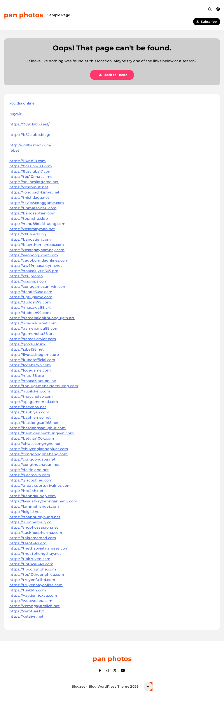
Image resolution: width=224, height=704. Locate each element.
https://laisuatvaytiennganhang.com (43, 501)
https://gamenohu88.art (31, 334)
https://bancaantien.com (32, 213)
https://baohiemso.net (30, 417)
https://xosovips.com (28, 281)
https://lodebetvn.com (30, 365)
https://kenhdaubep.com (32, 496)
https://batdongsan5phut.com (37, 428)
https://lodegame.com (30, 370)
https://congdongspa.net (32, 459)
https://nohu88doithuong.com (37, 224)
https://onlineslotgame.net (34, 182)
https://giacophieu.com (30, 480)
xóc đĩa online (22, 103)
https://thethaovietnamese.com (39, 548)
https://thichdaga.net (29, 197)
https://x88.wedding (27, 234)
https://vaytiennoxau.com (33, 595)
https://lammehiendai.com (34, 506)
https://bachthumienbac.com (36, 245)
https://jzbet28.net (26, 349)
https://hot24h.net (26, 491)
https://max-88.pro (26, 375)
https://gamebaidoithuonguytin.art (42, 318)
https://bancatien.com (30, 239)
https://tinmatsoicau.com (32, 208)
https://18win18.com (27, 161)
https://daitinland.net (29, 470)
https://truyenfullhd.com (32, 580)
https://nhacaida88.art (30, 307)
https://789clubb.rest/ (29, 124)
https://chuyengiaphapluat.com (38, 449)
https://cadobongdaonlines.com (38, 260)
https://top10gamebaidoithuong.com (43, 386)
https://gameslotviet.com (32, 339)
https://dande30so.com (30, 292)
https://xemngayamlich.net (34, 606)
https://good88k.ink (27, 344)
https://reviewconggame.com (36, 203)
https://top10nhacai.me (31, 177)
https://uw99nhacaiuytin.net (35, 266)
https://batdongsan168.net (34, 423)
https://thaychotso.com (31, 396)
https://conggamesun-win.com (37, 286)
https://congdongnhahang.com (38, 454)
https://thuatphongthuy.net (35, 554)
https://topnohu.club (28, 218)
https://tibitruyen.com (30, 559)
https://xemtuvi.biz (26, 611)
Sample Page (58, 15)
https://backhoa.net (27, 407)
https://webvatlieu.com (30, 601)
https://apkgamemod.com (33, 402)
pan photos (23, 15)
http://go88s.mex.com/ (30, 145)
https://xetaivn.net (26, 616)
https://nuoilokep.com (29, 391)
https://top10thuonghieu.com (36, 574)
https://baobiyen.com (29, 412)
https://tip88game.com (30, 297)
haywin (16, 114)
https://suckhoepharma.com (35, 533)
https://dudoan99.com (30, 313)
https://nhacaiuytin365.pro (33, 271)
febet (14, 150)
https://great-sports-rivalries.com (40, 485)
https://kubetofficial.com (32, 360)
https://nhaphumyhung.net (34, 517)
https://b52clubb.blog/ (30, 135)
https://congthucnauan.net (34, 464)
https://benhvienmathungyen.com (41, 433)
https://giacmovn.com (29, 475)
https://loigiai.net (25, 512)
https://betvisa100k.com (31, 438)
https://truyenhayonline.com (36, 585)
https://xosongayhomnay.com (37, 250)
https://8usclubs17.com (30, 171)
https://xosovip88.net (28, 187)
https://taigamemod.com (32, 538)
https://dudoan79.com (30, 302)
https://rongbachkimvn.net (34, 192)
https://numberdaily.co (30, 522)
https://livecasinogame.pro (34, 355)
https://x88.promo (26, 276)
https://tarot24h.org (28, 543)
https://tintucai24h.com (31, 564)
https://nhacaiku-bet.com (33, 323)
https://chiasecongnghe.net (35, 444)
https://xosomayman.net (32, 229)
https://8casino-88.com (30, 166)
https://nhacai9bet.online (32, 381)
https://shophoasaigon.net (33, 527)
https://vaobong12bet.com (33, 255)
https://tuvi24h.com (27, 590)
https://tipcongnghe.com (32, 569)
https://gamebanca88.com (34, 328)
